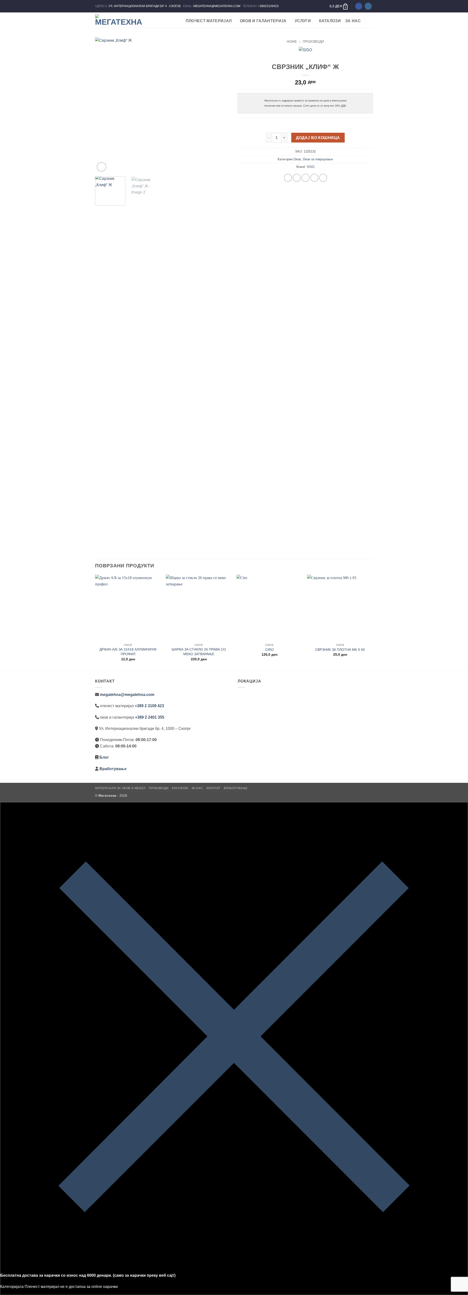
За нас (353, 21)
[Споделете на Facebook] (288, 178)
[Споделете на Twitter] (297, 178)
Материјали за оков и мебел (120, 788)
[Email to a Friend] (306, 178)
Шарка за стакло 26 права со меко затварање (199, 651)
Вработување (113, 769)
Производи (313, 41)
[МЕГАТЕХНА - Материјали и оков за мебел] (119, 20)
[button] (339, 6)
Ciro (269, 650)
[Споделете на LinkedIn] (323, 178)
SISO (310, 167)
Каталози (330, 21)
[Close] (234, 1269)
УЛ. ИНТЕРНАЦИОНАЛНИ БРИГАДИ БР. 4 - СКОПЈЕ (145, 6)
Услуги (303, 21)
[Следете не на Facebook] (358, 6)
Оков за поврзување (318, 159)
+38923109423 (268, 6)
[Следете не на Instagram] (368, 6)
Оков (297, 159)
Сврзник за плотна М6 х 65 (340, 650)
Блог (104, 757)
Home (292, 41)
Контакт (213, 788)
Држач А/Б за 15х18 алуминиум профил (127, 651)
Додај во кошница (318, 138)
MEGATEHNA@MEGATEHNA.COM (217, 6)
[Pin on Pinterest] (314, 178)
